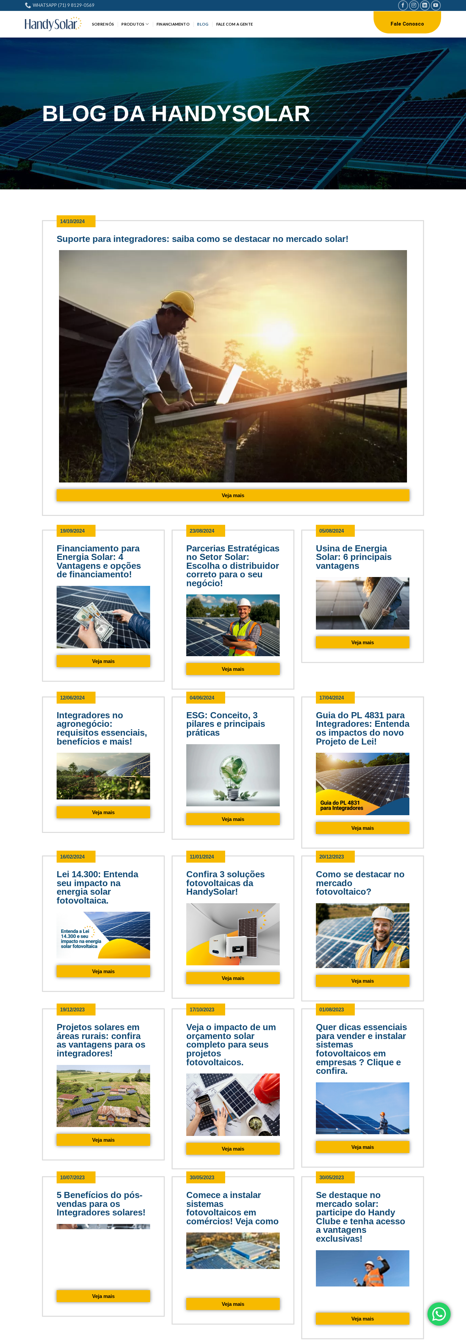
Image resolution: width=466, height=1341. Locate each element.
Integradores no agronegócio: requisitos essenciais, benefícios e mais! (102, 728)
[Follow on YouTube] (436, 5)
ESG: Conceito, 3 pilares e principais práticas (225, 723)
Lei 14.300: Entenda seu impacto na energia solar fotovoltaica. (97, 887)
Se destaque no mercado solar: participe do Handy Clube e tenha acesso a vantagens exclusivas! (360, 1216)
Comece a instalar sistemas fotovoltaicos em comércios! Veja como (232, 1208)
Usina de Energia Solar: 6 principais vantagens (354, 557)
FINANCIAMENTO (173, 24)
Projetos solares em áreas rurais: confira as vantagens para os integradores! (101, 1040)
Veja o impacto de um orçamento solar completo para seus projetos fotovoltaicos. (231, 1044)
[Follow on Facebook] (403, 5)
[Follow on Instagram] (414, 5)
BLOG (202, 24)
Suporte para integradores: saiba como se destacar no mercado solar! (204, 239)
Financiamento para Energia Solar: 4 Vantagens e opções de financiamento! (99, 561)
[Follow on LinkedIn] (425, 5)
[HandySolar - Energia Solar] (53, 24)
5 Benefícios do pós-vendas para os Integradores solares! (101, 1203)
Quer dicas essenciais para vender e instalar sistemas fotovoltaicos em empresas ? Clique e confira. (361, 1049)
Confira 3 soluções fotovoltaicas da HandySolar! (225, 882)
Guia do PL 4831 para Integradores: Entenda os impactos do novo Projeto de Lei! (362, 728)
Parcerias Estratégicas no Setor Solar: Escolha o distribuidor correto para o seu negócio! (232, 566)
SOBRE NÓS (103, 24)
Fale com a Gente (234, 24)
